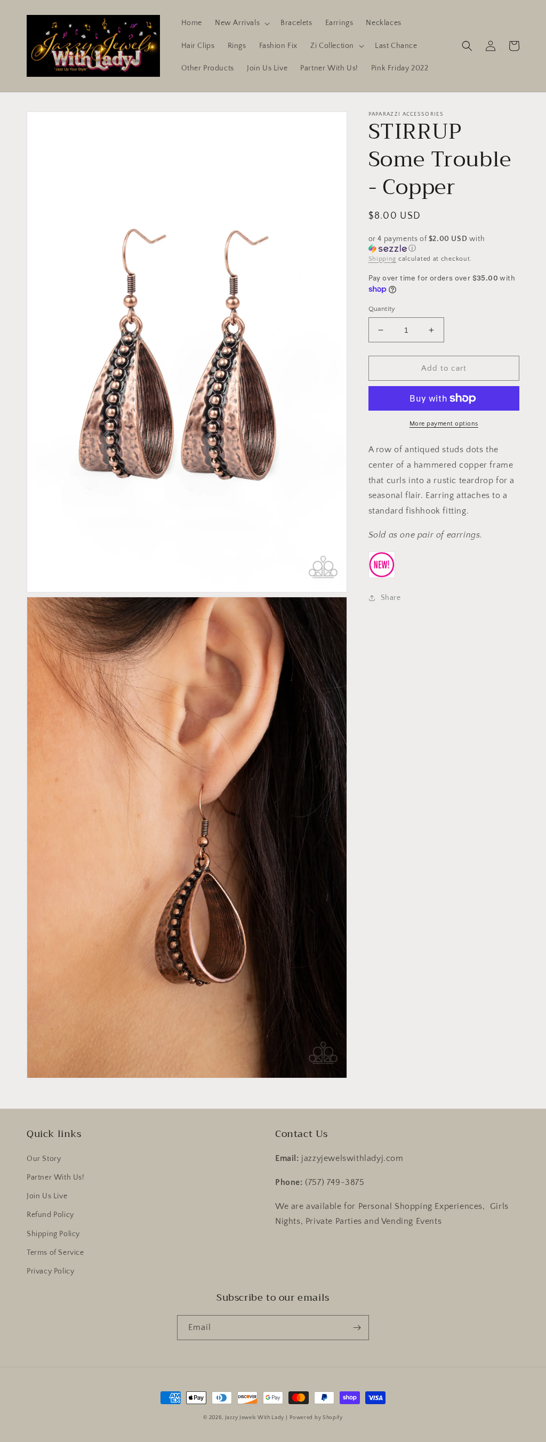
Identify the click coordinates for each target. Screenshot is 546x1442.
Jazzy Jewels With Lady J (256, 1418)
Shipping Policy (53, 1234)
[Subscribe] (356, 1327)
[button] (241, 23)
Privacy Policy (50, 1271)
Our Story (44, 1159)
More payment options (444, 423)
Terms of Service (55, 1252)
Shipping (382, 258)
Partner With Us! (56, 1177)
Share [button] (391, 598)
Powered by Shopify (316, 1418)
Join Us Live (47, 1196)
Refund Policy (50, 1215)
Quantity (382, 309)
